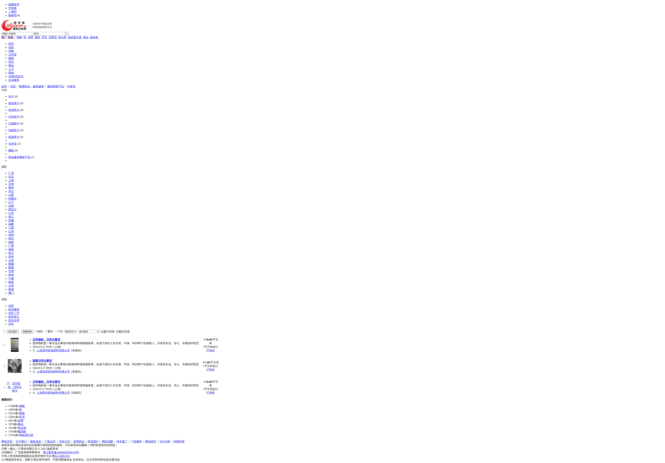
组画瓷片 (13, 136)
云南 (11, 260)
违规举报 (178, 441)
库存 (11, 324)
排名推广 (121, 441)
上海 (11, 180)
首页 (4, 86)
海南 (11, 249)
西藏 (11, 263)
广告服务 (136, 441)
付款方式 (64, 441)
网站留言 (150, 441)
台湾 (11, 285)
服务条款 (35, 441)
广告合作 (50, 441)
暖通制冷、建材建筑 (31, 86)
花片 (11, 96)
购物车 (12, 15)
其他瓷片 (13, 109)
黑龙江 (12, 209)
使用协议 (78, 441)
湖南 (11, 242)
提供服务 (13, 309)
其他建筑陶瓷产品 (19, 157)
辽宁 (11, 202)
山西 (11, 194)
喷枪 (37, 37)
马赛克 (71, 86)
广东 (11, 173)
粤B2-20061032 (61, 456)
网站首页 (6, 441)
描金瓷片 (13, 103)
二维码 (12, 11)
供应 (13, 86)
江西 (11, 227)
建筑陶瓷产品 (55, 86)
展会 (86, 37)
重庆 (11, 187)
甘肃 (11, 271)
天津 (11, 184)
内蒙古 (12, 198)
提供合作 (13, 320)
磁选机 (94, 37)
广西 (11, 245)
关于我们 (21, 441)
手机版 (12, 8)
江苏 (11, 213)
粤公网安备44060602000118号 (61, 452)
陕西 (11, 267)
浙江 (11, 216)
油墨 (30, 37)
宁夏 (11, 278)
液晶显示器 (75, 37)
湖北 (11, 238)
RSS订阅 (164, 441)
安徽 (11, 220)
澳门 (11, 293)
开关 (44, 37)
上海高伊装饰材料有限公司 (53, 350)
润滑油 (52, 37)
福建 (11, 224)
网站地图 (107, 441)
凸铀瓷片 (13, 123)
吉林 (11, 205)
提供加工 (13, 316)
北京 (11, 176)
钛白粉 (62, 37)
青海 (11, 274)
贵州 (11, 256)
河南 (11, 234)
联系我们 (93, 441)
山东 (11, 231)
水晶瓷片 (13, 116)
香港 (11, 289)
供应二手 (13, 313)
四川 (11, 253)
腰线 (11, 150)
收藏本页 (13, 4)
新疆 (11, 282)
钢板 (19, 37)
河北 (11, 191)
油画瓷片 (13, 130)
